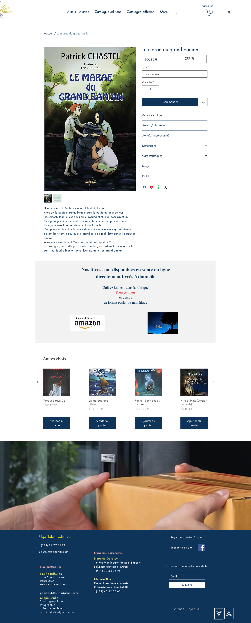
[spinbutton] (150, 89)
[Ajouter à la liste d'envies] (203, 102)
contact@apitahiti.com (53, 551)
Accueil (48, 33)
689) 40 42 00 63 (109, 591)
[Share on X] (165, 187)
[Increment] (156, 89)
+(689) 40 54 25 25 (107, 571)
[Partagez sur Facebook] (144, 187)
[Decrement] (145, 89)
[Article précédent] (37, 382)
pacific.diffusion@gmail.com (59, 593)
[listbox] (195, 59)
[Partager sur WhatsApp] (158, 187)
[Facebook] (201, 547)
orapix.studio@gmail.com (57, 612)
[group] (125, 398)
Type (146, 67)
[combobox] (174, 74)
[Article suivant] (213, 382)
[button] (210, 13)
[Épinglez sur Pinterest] (151, 187)
